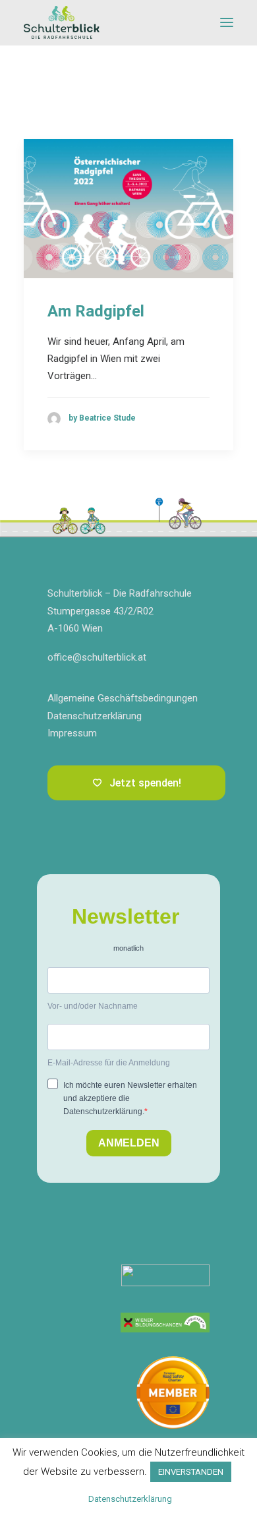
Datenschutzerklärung (94, 716)
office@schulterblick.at (96, 657)
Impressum (72, 733)
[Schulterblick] (62, 22)
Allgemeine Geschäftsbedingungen (122, 698)
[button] (226, 22)
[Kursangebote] (165, 1322)
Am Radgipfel (95, 311)
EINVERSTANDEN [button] (190, 1472)
